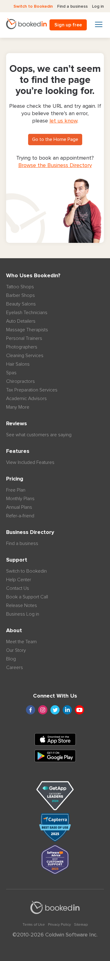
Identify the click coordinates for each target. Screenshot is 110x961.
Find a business (72, 6)
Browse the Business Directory (55, 165)
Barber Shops (20, 295)
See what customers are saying (39, 434)
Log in (98, 6)
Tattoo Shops (20, 286)
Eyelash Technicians (26, 312)
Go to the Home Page (55, 139)
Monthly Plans (20, 498)
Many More (17, 407)
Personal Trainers (24, 338)
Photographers (21, 346)
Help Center (18, 579)
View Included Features (30, 462)
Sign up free (68, 24)
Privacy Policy (59, 925)
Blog (11, 658)
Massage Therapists (27, 329)
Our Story (16, 650)
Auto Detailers (20, 321)
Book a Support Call (27, 596)
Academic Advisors (26, 398)
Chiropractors (20, 381)
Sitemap (81, 925)
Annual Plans (19, 507)
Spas (11, 372)
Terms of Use (34, 925)
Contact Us (17, 588)
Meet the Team (21, 641)
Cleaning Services (24, 355)
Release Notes (21, 605)
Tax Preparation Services (31, 389)
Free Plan (15, 490)
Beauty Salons (21, 304)
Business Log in (22, 614)
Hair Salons (18, 364)
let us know (63, 121)
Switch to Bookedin (33, 6)
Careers (14, 667)
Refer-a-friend (20, 515)
